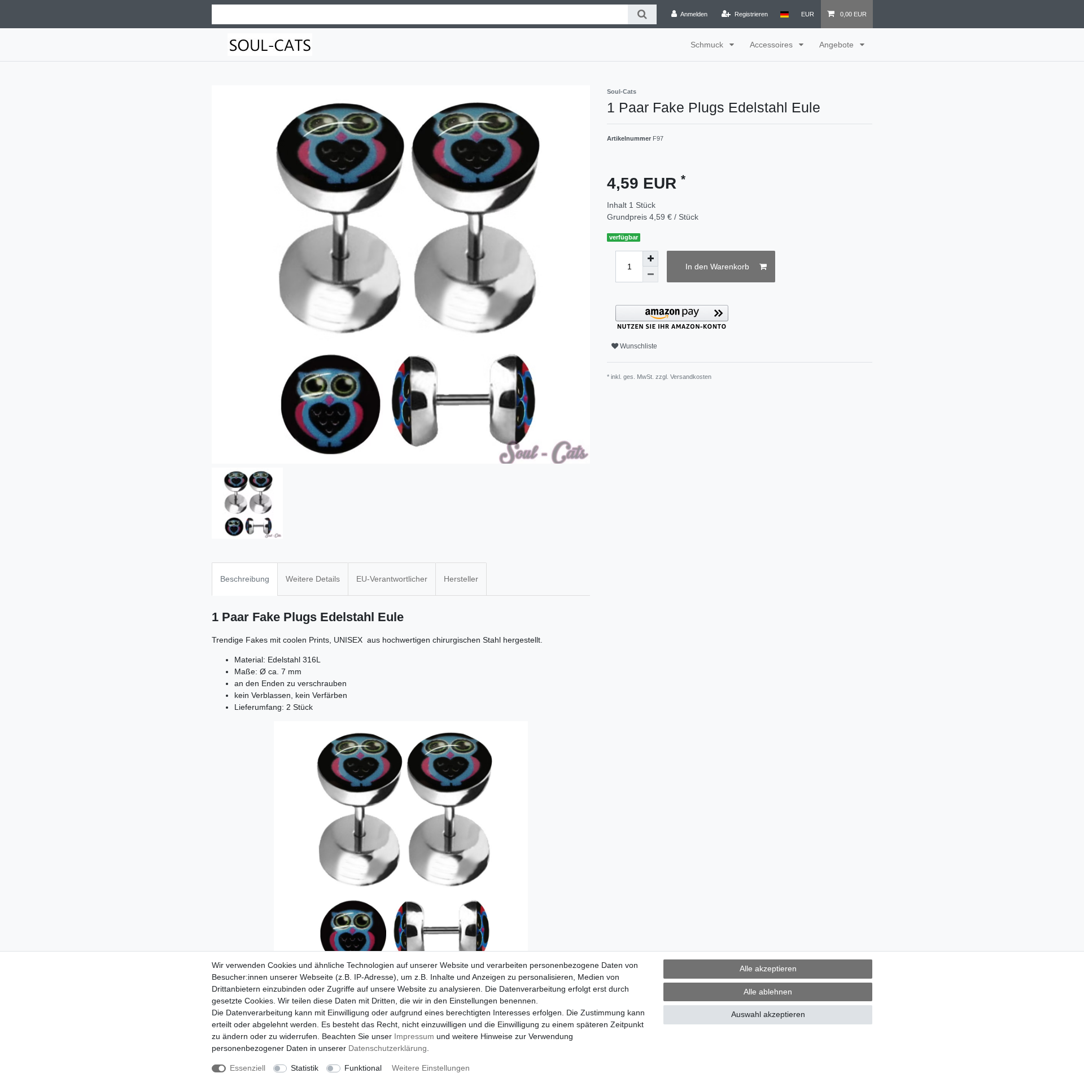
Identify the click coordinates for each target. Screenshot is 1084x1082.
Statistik (304, 1067)
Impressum (414, 1036)
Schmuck (707, 44)
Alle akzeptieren (768, 968)
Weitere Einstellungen (431, 1067)
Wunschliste (637, 346)
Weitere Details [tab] (313, 578)
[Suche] (642, 14)
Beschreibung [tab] (244, 578)
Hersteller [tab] (461, 578)
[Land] (784, 14)
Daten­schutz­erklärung (387, 1048)
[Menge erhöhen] (650, 259)
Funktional (363, 1067)
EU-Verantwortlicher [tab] (391, 578)
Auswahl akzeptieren (768, 1014)
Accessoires (772, 44)
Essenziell (247, 1067)
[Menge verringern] (650, 274)
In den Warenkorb (717, 266)
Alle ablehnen (768, 991)
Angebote (837, 44)
